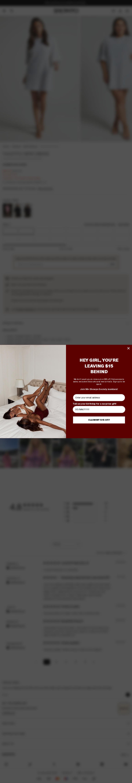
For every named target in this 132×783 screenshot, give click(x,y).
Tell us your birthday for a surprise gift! (94, 403)
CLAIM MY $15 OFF (99, 420)
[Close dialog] (128, 348)
